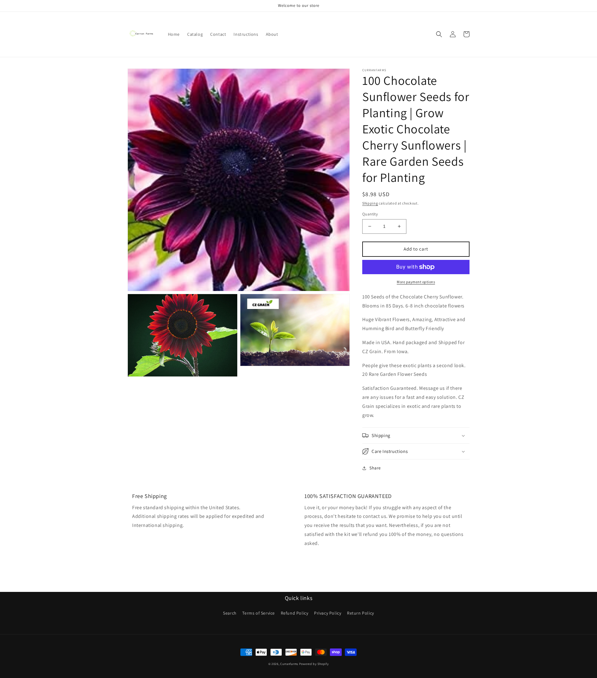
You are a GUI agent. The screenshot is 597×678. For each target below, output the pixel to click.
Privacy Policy (327, 613)
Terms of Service (258, 613)
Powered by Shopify (314, 664)
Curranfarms (289, 664)
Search (230, 613)
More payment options (416, 281)
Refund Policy (294, 613)
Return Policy (360, 613)
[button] (439, 34)
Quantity (370, 214)
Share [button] (375, 468)
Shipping (370, 203)
